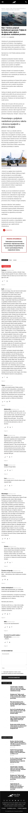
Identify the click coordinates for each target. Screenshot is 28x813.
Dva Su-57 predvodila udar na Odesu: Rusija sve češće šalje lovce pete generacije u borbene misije (17, 711)
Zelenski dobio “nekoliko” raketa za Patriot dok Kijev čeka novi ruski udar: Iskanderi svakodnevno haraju (18, 688)
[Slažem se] (2, 280)
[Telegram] (16, 256)
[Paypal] (24, 800)
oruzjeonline (11, 37)
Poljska (10, 260)
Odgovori (3, 284)
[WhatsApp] (9, 256)
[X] (6, 256)
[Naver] (13, 800)
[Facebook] (2, 256)
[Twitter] (4, 800)
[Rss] (10, 800)
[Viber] (20, 256)
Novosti (7, 8)
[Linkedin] (7, 800)
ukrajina (14, 260)
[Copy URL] (23, 256)
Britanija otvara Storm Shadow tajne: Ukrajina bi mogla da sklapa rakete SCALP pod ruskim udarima (18, 719)
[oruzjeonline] (14, 2)
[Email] (13, 256)
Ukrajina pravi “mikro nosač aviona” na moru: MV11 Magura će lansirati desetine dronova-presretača (18, 696)
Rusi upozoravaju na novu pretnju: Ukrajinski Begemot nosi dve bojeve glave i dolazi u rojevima (18, 704)
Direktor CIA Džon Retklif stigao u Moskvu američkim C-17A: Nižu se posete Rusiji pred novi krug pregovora (18, 743)
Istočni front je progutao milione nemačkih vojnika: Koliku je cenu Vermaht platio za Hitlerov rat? (17, 751)
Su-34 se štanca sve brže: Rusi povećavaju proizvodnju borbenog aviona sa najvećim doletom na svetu (18, 760)
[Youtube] (18, 800)
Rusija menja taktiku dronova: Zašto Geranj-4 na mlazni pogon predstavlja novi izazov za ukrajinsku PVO (18, 726)
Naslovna (3, 8)
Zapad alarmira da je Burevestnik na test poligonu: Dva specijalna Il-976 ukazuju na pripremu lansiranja (17, 786)
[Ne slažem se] (7, 280)
